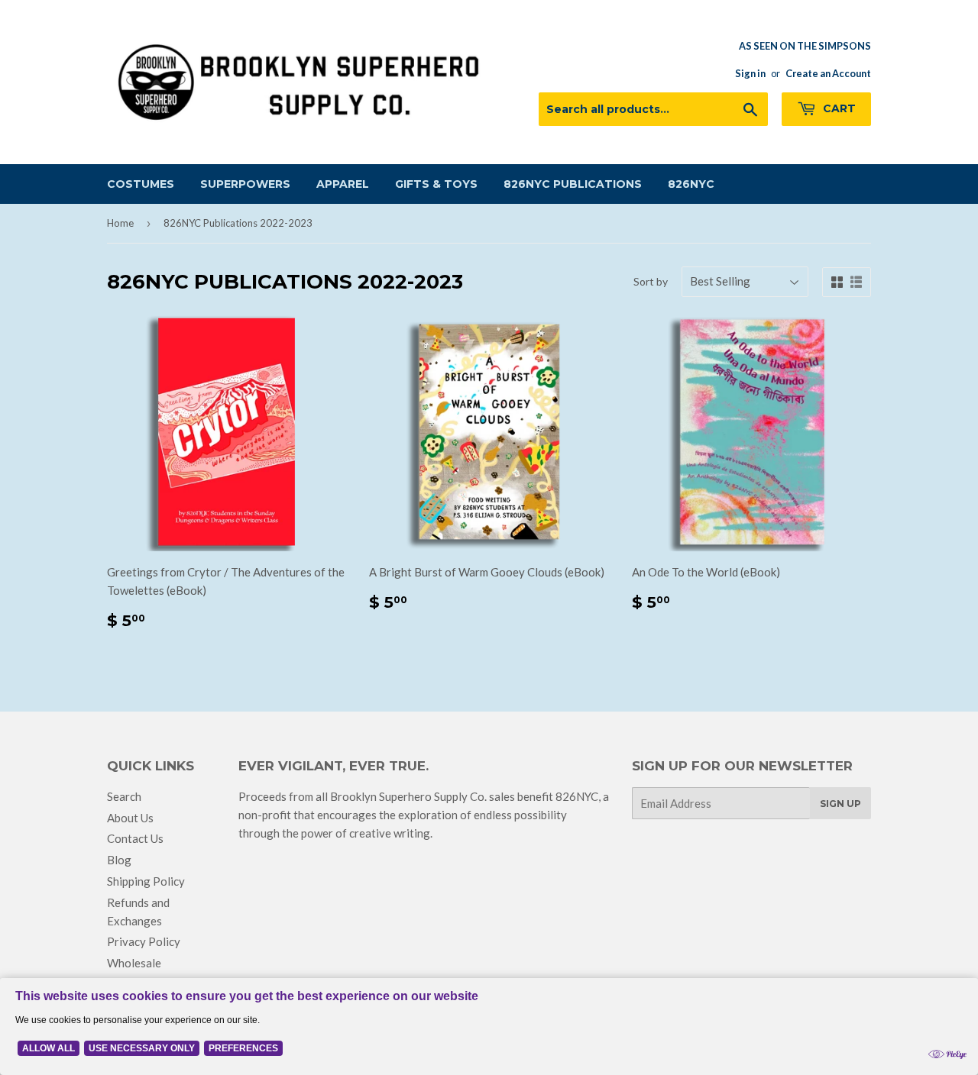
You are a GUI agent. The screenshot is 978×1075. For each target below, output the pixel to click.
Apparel (342, 184)
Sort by (650, 281)
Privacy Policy (143, 941)
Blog (119, 860)
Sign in (750, 73)
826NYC (691, 184)
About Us (130, 818)
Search (124, 796)
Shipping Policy (146, 881)
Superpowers (245, 184)
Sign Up (840, 803)
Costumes (140, 184)
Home (120, 223)
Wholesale (134, 963)
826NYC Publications (573, 184)
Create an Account (828, 73)
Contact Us (135, 838)
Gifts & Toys (436, 184)
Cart (838, 108)
